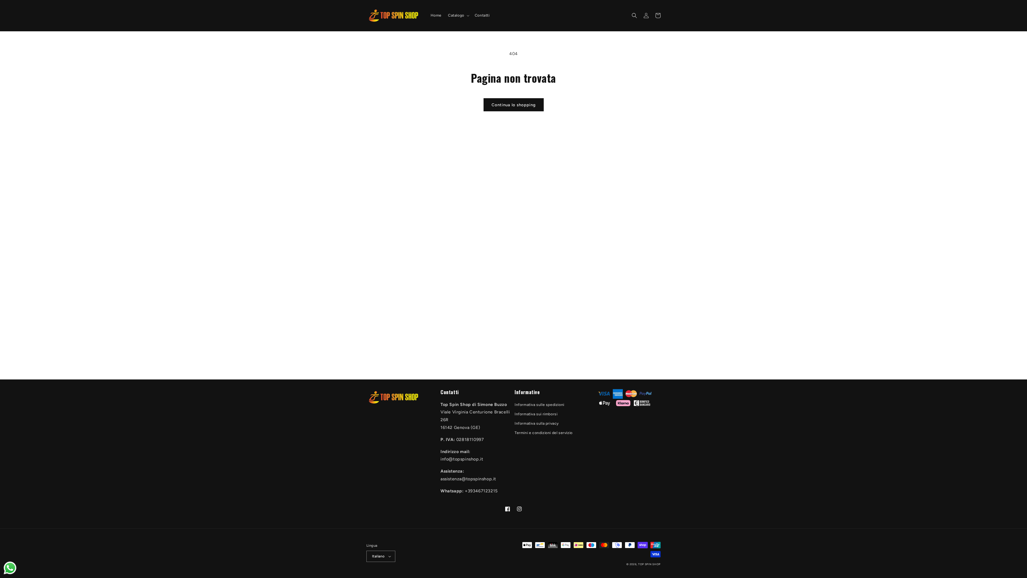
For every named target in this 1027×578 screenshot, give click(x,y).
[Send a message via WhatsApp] (10, 568)
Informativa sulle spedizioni (539, 404)
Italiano (378, 556)
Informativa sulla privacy (537, 423)
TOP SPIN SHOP (649, 564)
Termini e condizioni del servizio (544, 433)
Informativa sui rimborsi (536, 414)
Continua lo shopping (514, 104)
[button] (458, 15)
